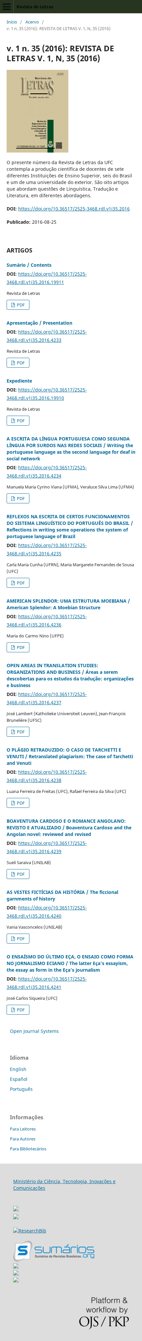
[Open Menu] (6, 6)
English (18, 1069)
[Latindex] (15, 1280)
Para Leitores (23, 1129)
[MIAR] (15, 1207)
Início (12, 22)
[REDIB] (15, 1217)
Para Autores (22, 1139)
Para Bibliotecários (28, 1149)
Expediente (19, 381)
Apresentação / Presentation (39, 323)
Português (21, 1089)
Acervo (32, 22)
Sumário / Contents (29, 265)
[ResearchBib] (29, 1230)
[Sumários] (53, 1260)
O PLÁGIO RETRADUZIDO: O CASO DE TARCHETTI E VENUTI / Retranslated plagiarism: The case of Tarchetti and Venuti (70, 756)
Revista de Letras (35, 7)
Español (18, 1079)
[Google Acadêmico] (15, 1274)
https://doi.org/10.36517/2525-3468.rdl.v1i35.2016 (74, 209)
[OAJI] (15, 1267)
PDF (20, 305)
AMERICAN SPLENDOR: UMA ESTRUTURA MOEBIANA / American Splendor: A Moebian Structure (68, 604)
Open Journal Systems (34, 1031)
